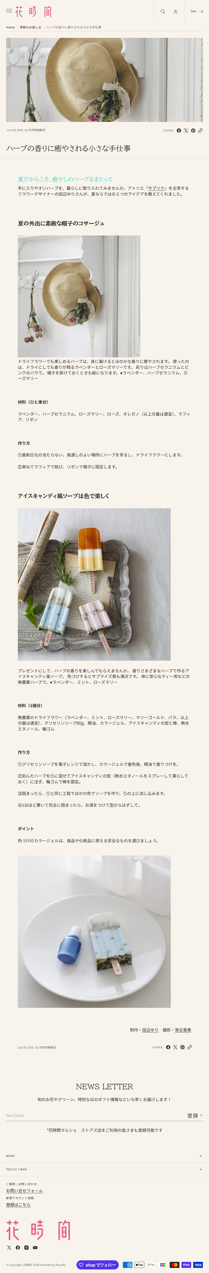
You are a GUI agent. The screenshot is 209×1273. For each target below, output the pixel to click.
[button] (8, 11)
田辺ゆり (150, 1030)
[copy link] (200, 130)
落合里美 (183, 1030)
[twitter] (186, 130)
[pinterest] (193, 130)
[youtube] (35, 1248)
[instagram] (26, 1248)
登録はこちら (18, 1204)
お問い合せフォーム (24, 1190)
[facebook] (178, 130)
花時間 (27, 1265)
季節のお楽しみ (30, 27)
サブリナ (156, 188)
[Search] (162, 11)
